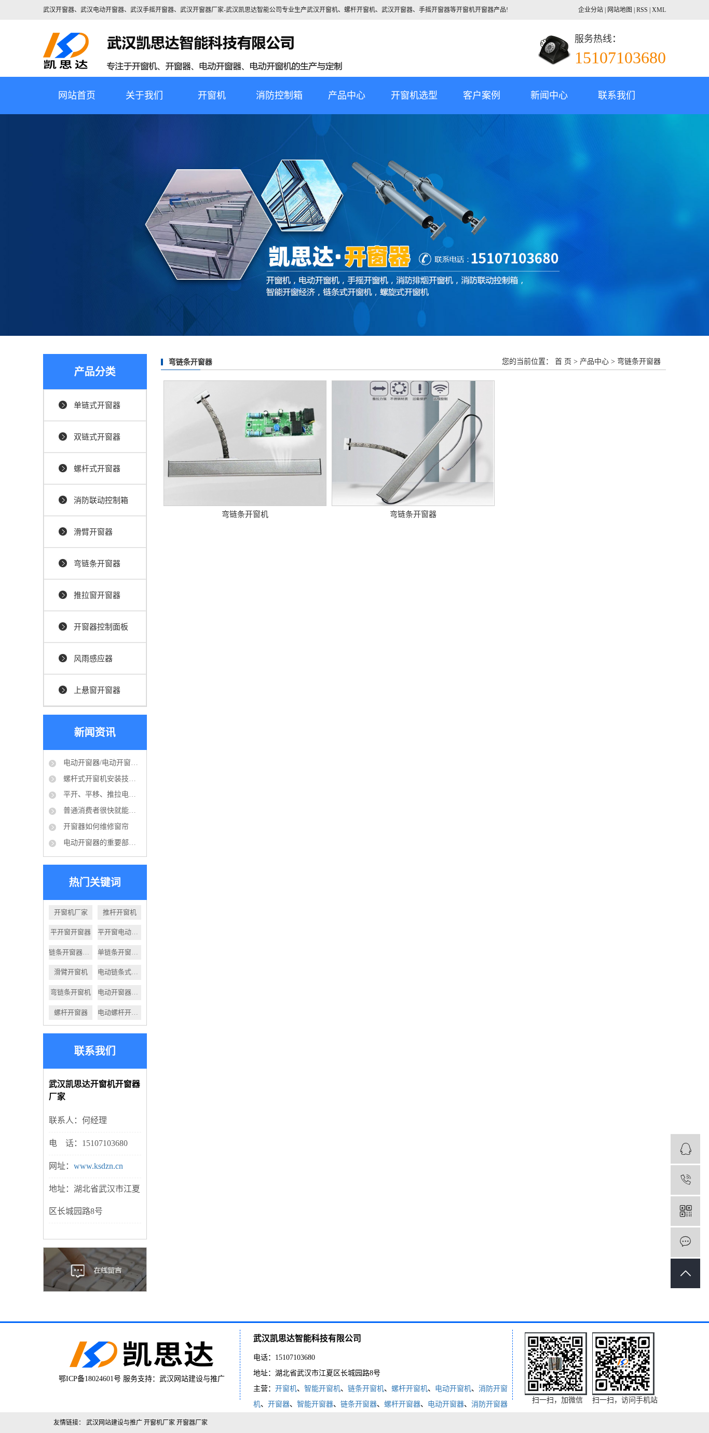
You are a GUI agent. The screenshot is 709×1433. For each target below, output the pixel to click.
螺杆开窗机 (409, 1389)
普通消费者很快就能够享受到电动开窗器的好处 (101, 810)
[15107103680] (685, 1180)
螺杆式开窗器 (97, 469)
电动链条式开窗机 (119, 972)
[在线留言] (685, 1242)
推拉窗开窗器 (97, 595)
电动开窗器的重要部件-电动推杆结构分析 (101, 843)
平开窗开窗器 (70, 932)
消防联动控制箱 (101, 500)
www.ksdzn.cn (98, 1166)
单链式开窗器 (97, 405)
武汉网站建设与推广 (192, 1379)
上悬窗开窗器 (97, 690)
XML (659, 9)
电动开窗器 (446, 1404)
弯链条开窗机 (70, 992)
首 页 (563, 361)
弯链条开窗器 (97, 563)
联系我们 (616, 95)
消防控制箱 (279, 95)
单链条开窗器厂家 (119, 952)
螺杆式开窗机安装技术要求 (101, 779)
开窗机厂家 (71, 912)
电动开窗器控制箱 (119, 992)
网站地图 (620, 9)
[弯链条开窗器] (413, 443)
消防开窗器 (489, 1404)
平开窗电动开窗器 (119, 932)
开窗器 (279, 1404)
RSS (642, 9)
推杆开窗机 (120, 912)
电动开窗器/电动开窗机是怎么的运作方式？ (101, 763)
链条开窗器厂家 (70, 952)
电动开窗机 (453, 1389)
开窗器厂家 (192, 1422)
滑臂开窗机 (71, 972)
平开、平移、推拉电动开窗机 (101, 794)
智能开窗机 (322, 1389)
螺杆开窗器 (71, 1012)
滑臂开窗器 (93, 532)
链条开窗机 (366, 1389)
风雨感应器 (93, 658)
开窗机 (212, 95)
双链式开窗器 (97, 437)
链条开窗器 (358, 1404)
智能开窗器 (315, 1404)
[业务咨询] (685, 1149)
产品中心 (346, 95)
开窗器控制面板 (101, 627)
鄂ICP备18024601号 (90, 1379)
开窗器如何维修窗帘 (95, 826)
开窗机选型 (414, 95)
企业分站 (590, 9)
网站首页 (77, 95)
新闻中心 (549, 95)
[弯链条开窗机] (244, 443)
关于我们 (144, 95)
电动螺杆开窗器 (119, 1012)
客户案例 (481, 95)
